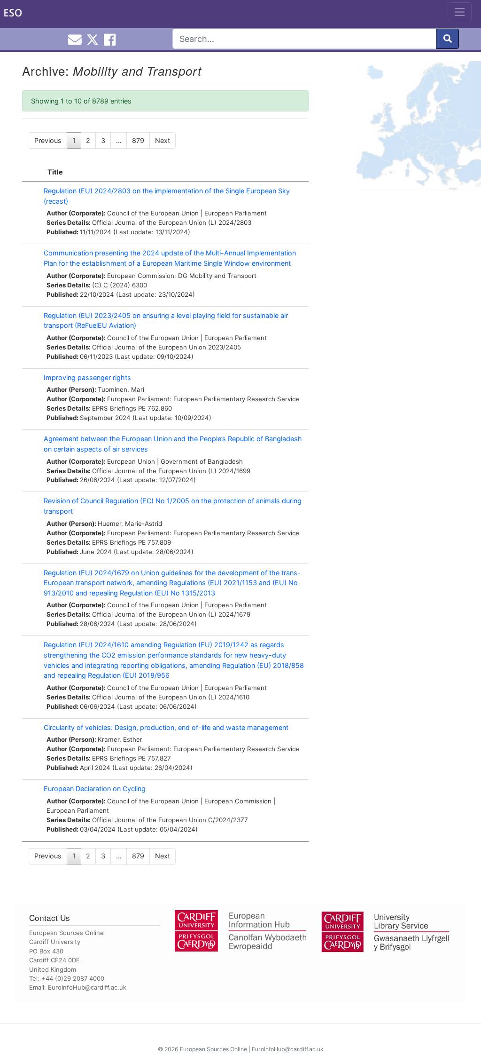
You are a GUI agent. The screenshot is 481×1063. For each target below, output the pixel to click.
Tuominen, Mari (121, 389)
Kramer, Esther (120, 739)
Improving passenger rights (87, 377)
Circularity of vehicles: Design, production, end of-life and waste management (166, 727)
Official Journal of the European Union (149, 222)
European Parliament (235, 213)
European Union (131, 461)
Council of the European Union (153, 213)
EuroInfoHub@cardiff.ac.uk (87, 987)
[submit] (447, 39)
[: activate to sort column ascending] (30, 172)
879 (138, 140)
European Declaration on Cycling (95, 789)
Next (162, 140)
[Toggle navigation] (460, 11)
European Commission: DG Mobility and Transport (181, 275)
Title (55, 172)
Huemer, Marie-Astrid (130, 523)
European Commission (238, 801)
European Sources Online (213, 1049)
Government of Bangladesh (202, 461)
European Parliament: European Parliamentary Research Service (203, 399)
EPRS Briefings (114, 408)
